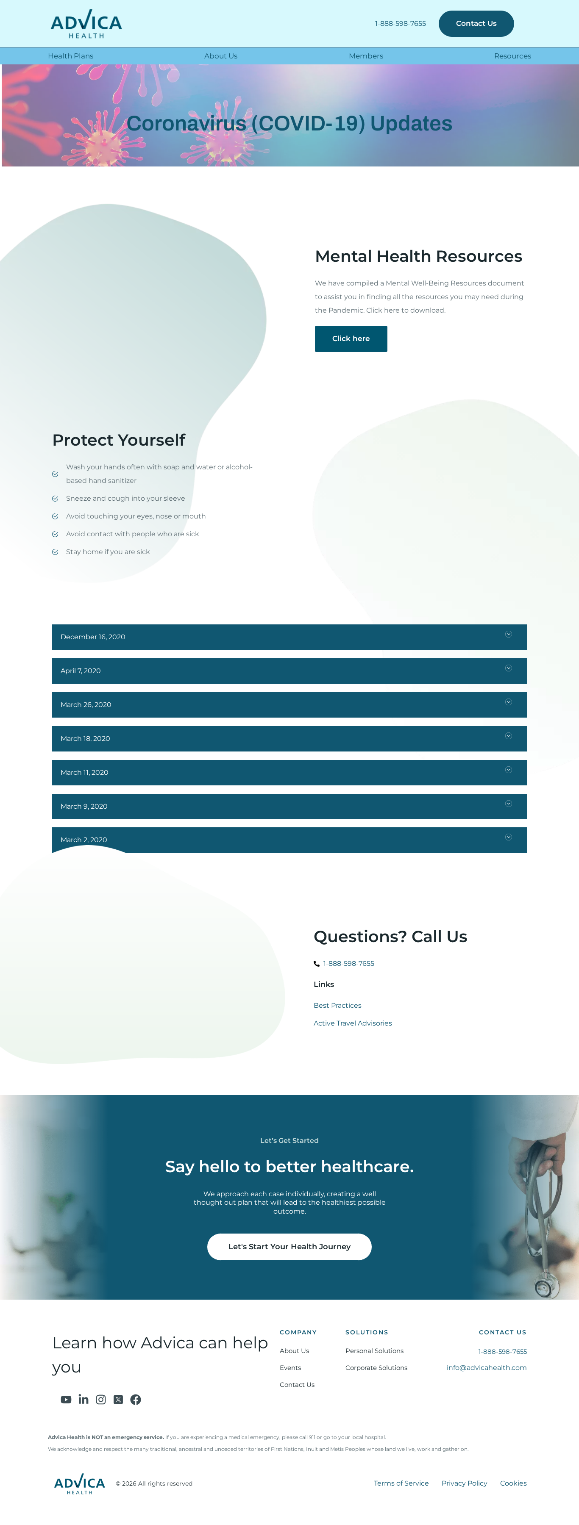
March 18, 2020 (85, 739)
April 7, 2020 (81, 671)
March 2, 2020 (84, 840)
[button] (289, 637)
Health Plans (70, 56)
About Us (220, 56)
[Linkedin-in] (83, 1399)
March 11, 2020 (85, 772)
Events (290, 1368)
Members (366, 56)
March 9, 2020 (84, 806)
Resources (512, 56)
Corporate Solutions (376, 1368)
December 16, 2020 (93, 637)
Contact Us (297, 1385)
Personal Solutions (374, 1351)
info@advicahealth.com (487, 1368)
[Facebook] (135, 1399)
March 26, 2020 (86, 705)
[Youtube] (66, 1399)
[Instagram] (100, 1399)
